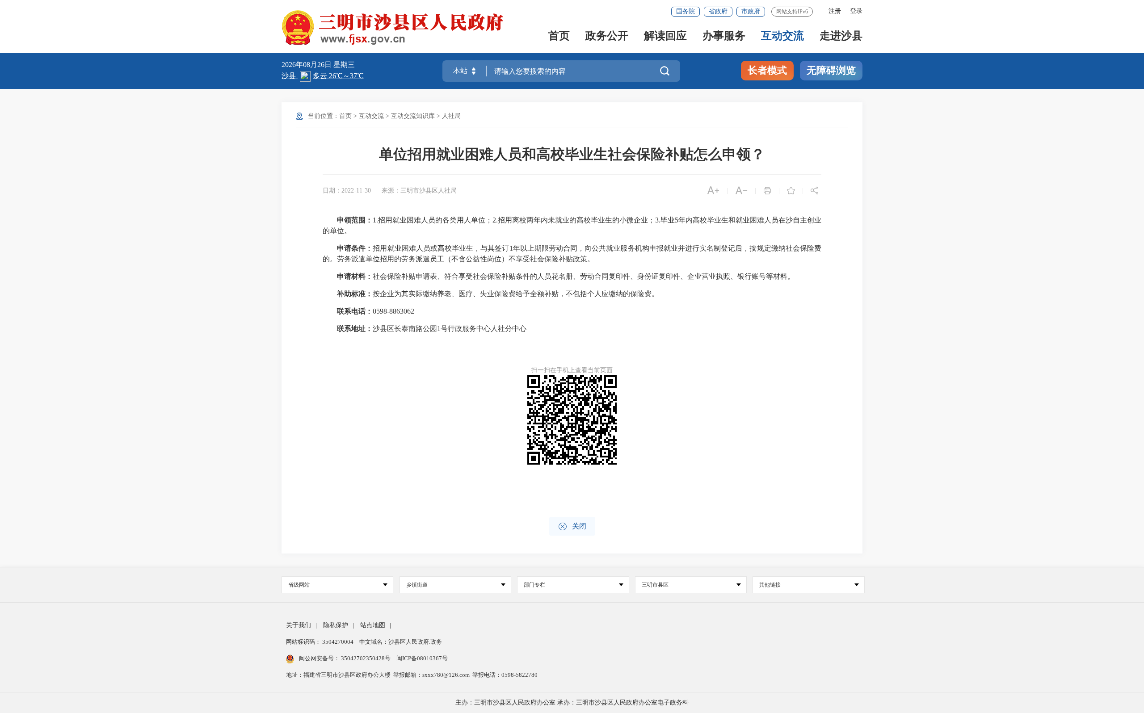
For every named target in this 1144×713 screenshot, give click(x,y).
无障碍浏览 (831, 70)
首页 (559, 36)
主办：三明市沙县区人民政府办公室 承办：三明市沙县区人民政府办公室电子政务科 (572, 702)
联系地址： (355, 328)
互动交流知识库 (413, 116)
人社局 (451, 116)
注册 (835, 11)
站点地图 (372, 625)
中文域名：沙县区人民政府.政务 (400, 641)
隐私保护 (335, 625)
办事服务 (723, 36)
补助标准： (355, 294)
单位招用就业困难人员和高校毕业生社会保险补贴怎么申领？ (572, 154)
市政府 (750, 11)
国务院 (685, 11)
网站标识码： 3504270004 (320, 641)
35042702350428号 (366, 658)
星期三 (344, 64)
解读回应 (665, 36)
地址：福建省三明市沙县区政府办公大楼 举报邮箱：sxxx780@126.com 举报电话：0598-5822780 (412, 674)
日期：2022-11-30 (347, 190)
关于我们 (298, 625)
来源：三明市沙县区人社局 (419, 190)
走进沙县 (841, 36)
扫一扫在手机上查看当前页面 (572, 370)
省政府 (718, 11)
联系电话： (355, 311)
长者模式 (767, 70)
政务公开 (606, 36)
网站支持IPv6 (792, 11)
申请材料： (355, 276)
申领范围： (355, 220)
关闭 (572, 526)
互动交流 (782, 36)
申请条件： (355, 248)
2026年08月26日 (307, 64)
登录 (856, 11)
